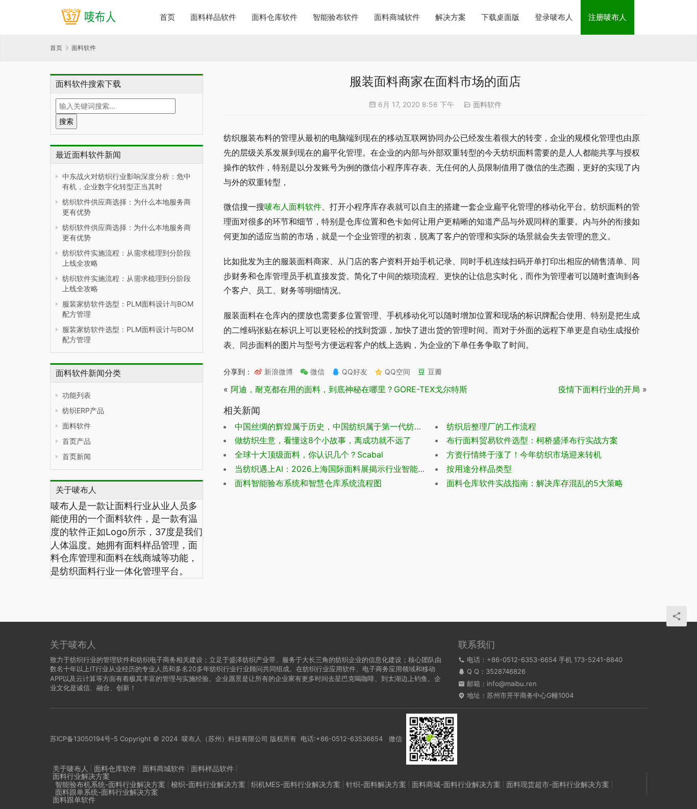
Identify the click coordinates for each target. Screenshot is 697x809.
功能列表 (76, 395)
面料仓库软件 (274, 17)
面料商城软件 (397, 17)
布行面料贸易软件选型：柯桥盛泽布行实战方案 (532, 440)
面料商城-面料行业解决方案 (456, 784)
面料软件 (76, 425)
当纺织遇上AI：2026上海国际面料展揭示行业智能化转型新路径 (351, 469)
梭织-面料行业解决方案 (208, 784)
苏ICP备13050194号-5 (84, 738)
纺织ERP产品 (83, 410)
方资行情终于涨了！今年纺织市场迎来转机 (524, 454)
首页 (167, 17)
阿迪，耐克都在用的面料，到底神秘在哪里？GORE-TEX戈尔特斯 (349, 389)
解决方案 (450, 17)
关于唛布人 (70, 768)
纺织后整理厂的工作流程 (491, 426)
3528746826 (506, 671)
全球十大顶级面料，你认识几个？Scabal (309, 454)
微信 (312, 371)
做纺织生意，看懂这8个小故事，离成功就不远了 (323, 440)
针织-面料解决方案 (376, 784)
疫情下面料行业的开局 (599, 389)
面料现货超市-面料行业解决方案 (557, 784)
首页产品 (76, 441)
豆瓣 (434, 371)
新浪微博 (277, 371)
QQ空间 (396, 371)
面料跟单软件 (74, 799)
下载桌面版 (500, 17)
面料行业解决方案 (81, 776)
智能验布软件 (336, 17)
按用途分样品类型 (479, 469)
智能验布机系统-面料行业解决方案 (110, 784)
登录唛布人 (554, 17)
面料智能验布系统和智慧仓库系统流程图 (308, 483)
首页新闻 (76, 456)
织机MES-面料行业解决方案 (295, 784)
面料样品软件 (213, 17)
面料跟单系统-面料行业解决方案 (106, 792)
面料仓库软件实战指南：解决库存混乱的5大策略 (534, 483)
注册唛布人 (607, 17)
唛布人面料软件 (292, 206)
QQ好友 (353, 371)
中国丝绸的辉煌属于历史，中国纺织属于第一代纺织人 (333, 426)
